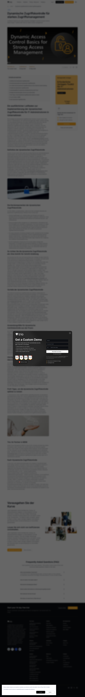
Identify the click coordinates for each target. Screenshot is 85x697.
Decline (50, 692)
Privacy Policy (43, 687)
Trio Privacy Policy (62, 356)
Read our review (24, 361)
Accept (40, 692)
